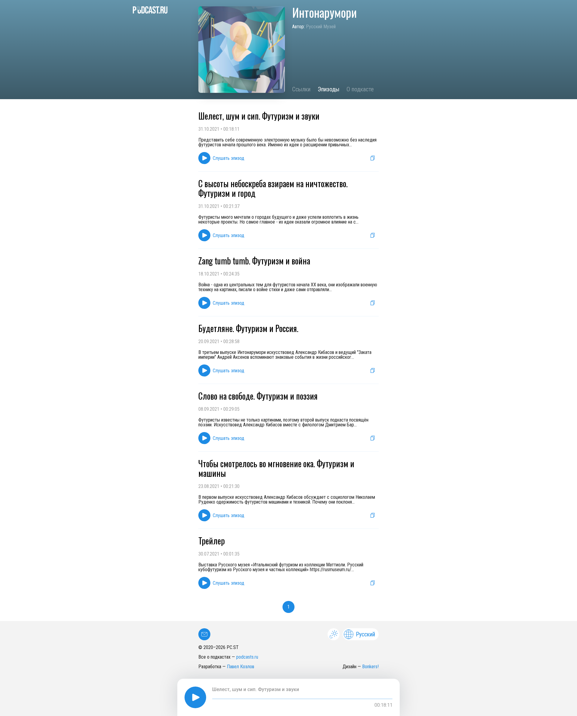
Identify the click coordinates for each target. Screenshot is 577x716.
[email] (204, 634)
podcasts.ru (247, 657)
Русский (365, 634)
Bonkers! (370, 666)
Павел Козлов (240, 666)
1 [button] (288, 607)
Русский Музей (321, 26)
